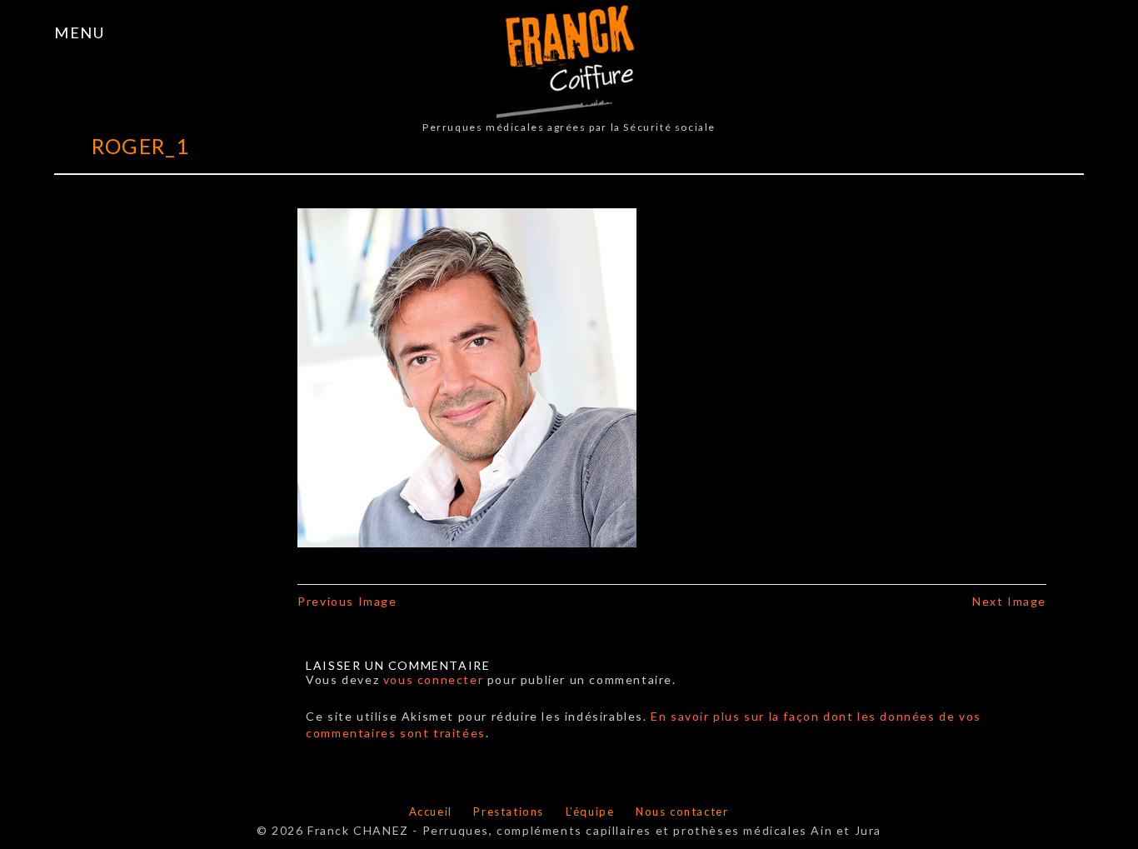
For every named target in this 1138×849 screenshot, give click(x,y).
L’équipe (590, 811)
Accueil (430, 811)
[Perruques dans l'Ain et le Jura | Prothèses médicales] (569, 57)
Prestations (508, 811)
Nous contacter (682, 811)
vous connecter (433, 679)
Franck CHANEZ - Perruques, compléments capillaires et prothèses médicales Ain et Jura (594, 830)
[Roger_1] (466, 376)
